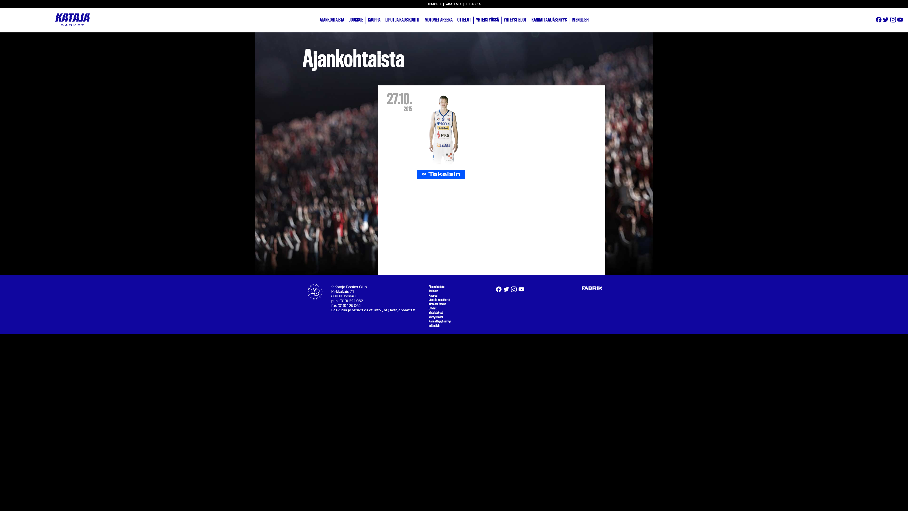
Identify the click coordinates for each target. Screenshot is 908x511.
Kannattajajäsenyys (549, 20)
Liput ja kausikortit (402, 20)
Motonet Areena (439, 20)
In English (580, 20)
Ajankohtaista (332, 20)
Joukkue (356, 20)
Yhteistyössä (487, 20)
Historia (473, 4)
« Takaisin (441, 174)
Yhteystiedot (515, 20)
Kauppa (374, 20)
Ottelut (464, 20)
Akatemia (454, 4)
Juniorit (435, 4)
